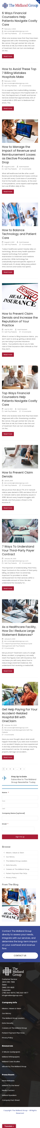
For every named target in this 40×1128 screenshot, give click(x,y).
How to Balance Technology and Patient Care (19, 234)
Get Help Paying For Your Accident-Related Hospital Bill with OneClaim (19, 715)
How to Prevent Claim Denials (17, 474)
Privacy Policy (7, 1038)
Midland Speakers (9, 1095)
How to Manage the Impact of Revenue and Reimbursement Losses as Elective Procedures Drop (19, 154)
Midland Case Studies (11, 1061)
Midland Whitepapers (11, 1057)
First (3, 801)
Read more (8, 56)
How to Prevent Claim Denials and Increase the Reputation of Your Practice (20, 319)
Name (5, 793)
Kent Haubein (24, 167)
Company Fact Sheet (11, 1100)
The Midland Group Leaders (13, 1018)
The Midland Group (20, 1110)
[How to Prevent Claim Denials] (20, 457)
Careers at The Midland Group (14, 1028)
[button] (37, 6)
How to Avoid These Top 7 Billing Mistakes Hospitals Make (19, 73)
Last (3, 808)
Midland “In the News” (11, 1085)
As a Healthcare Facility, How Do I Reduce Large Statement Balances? (19, 631)
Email (5, 824)
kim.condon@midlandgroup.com (16, 31)
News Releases (8, 1080)
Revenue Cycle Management (15, 730)
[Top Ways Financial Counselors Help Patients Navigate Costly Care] (20, 377)
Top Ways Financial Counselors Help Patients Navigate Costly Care (19, 399)
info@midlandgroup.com (12, 995)
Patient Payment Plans (13, 644)
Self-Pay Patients (11, 33)
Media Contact (8, 1090)
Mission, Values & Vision (11, 1008)
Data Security (7, 1023)
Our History (6, 1013)
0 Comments (26, 33)
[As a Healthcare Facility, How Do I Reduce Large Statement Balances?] (20, 611)
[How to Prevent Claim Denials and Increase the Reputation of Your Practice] (20, 296)
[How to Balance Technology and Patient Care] (20, 214)
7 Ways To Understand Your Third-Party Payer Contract (18, 550)
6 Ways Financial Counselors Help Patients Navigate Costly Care (19, 19)
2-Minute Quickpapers (11, 1052)
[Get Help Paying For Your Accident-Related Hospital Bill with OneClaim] (20, 693)
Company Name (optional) (13, 813)
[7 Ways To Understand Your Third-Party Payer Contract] (20, 531)
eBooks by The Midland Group (14, 1066)
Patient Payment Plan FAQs (13, 1033)
